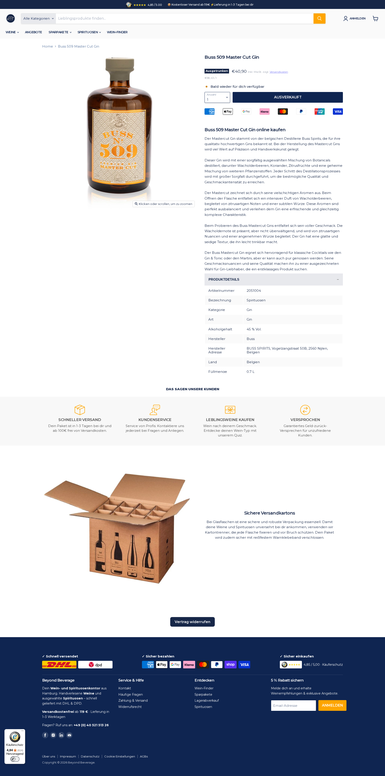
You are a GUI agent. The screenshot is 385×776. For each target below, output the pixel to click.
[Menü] (22, 731)
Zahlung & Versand (133, 701)
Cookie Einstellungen (119, 756)
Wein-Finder (117, 32)
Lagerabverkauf (207, 701)
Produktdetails (224, 279)
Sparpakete (59, 32)
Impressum (68, 756)
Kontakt (124, 688)
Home (47, 46)
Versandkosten (279, 71)
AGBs (144, 756)
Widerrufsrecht (130, 707)
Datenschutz (90, 756)
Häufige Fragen (130, 695)
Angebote (33, 32)
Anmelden (358, 18)
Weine (11, 32)
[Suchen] (319, 18)
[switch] (14, 759)
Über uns (48, 756)
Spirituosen (88, 32)
